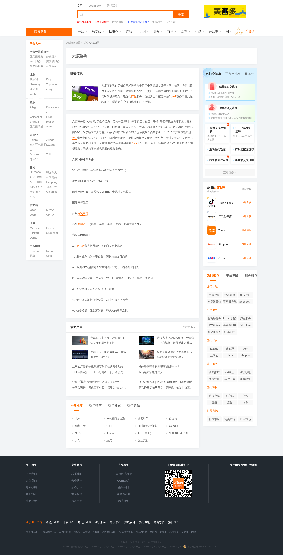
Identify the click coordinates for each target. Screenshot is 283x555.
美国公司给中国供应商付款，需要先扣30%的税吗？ (100, 387)
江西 (109, 425)
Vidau (185, 532)
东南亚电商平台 (38, 147)
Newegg (35, 84)
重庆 (109, 440)
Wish (33, 93)
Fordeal (34, 250)
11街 (32, 196)
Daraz (33, 237)
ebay (230, 355)
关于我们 (31, 473)
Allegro (34, 107)
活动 (184, 31)
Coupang (51, 182)
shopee (245, 355)
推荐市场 (212, 410)
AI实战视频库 (126, 532)
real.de (50, 121)
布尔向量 (174, 532)
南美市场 (229, 419)
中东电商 (35, 246)
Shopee (34, 154)
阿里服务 (245, 325)
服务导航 (245, 294)
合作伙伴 (76, 480)
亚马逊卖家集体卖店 (151, 372)
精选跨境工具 (49, 532)
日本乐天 (51, 186)
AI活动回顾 (141, 532)
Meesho (35, 227)
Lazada (50, 144)
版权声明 (76, 500)
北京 (77, 418)
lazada (214, 348)
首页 (85, 42)
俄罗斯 (34, 205)
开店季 (213, 31)
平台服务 (212, 309)
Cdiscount (36, 116)
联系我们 (76, 473)
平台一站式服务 (39, 51)
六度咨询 (95, 42)
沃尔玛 (34, 79)
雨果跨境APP (124, 473)
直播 (170, 31)
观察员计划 (123, 494)
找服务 (113, 31)
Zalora (34, 139)
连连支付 (143, 440)
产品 (133, 96)
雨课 (245, 402)
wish (245, 348)
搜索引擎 (143, 418)
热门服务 (212, 363)
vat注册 (229, 372)
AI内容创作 (65, 532)
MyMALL (51, 209)
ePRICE (34, 121)
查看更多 (246, 189)
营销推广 (214, 372)
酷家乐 (163, 532)
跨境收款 (245, 372)
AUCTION (36, 177)
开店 (81, 31)
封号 (77, 440)
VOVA (49, 126)
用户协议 (31, 494)
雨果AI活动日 (33, 532)
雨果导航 (214, 294)
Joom (33, 214)
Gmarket (51, 191)
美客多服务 (53, 61)
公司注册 (83, 224)
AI (227, 31)
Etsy (48, 79)
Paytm (50, 227)
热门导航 (212, 286)
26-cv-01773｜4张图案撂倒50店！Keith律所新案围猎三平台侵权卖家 (166, 381)
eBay (49, 89)
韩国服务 (51, 66)
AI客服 (96, 532)
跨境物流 (245, 378)
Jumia (110, 433)
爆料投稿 (31, 487)
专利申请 (83, 213)
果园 (143, 31)
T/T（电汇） (145, 433)
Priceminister (52, 110)
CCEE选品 (123, 480)
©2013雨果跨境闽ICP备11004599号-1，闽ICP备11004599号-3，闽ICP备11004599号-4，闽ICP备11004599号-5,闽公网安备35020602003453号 (141, 546)
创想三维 (80, 425)
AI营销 (86, 532)
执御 (32, 255)
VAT (174, 96)
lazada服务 (230, 318)
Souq (49, 255)
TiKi (48, 154)
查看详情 (246, 230)
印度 (32, 223)
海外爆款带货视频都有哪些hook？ (159, 366)
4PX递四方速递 (115, 418)
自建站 (173, 418)
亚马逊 (34, 89)
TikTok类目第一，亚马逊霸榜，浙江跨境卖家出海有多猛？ (100, 372)
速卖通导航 (214, 301)
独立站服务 (36, 66)
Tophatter (52, 84)
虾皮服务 (51, 56)
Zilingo (50, 139)
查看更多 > (188, 327)
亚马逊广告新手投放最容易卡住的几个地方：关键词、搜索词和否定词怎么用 (100, 366)
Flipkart (34, 232)
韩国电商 (51, 177)
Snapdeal (52, 232)
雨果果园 (123, 487)
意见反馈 (76, 494)
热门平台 (212, 340)
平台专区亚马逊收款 (180, 433)
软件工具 (229, 378)
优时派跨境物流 (147, 425)
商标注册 (214, 378)
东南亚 (34, 135)
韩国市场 (214, 419)
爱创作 (153, 532)
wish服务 (35, 61)
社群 (198, 31)
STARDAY (36, 186)
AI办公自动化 (109, 532)
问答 (245, 395)
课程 (156, 31)
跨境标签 (123, 500)
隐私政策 (31, 500)
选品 (129, 31)
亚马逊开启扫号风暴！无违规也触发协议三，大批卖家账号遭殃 (166, 387)
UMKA (50, 214)
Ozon (33, 209)
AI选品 (77, 532)
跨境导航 (229, 294)
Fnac (49, 116)
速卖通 (230, 348)
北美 (32, 74)
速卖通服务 (214, 331)
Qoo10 (34, 159)
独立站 (96, 31)
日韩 (32, 167)
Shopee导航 (245, 302)
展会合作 (76, 487)
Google (173, 425)
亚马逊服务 (36, 56)
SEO (78, 433)
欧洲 (32, 102)
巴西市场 (245, 419)
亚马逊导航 (230, 301)
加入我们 (31, 480)
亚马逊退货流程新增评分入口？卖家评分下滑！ (100, 381)
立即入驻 (246, 202)
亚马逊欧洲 (36, 126)
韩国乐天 (51, 172)
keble (193, 532)
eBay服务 (230, 331)
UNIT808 (35, 172)
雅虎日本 (35, 191)
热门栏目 (212, 387)
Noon (49, 250)
